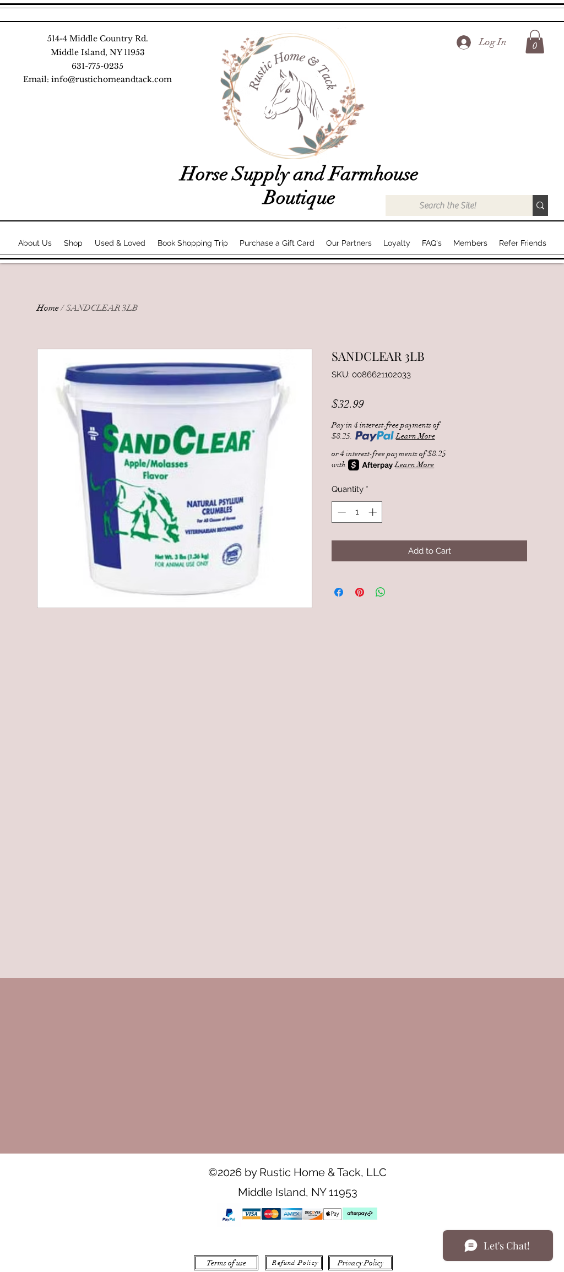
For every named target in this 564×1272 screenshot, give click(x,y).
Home (48, 307)
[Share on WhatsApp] (380, 592)
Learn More (415, 436)
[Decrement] (340, 512)
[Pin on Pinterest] (359, 592)
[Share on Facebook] (338, 592)
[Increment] (373, 512)
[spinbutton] (357, 512)
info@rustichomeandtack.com (111, 79)
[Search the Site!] (540, 205)
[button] (535, 41)
